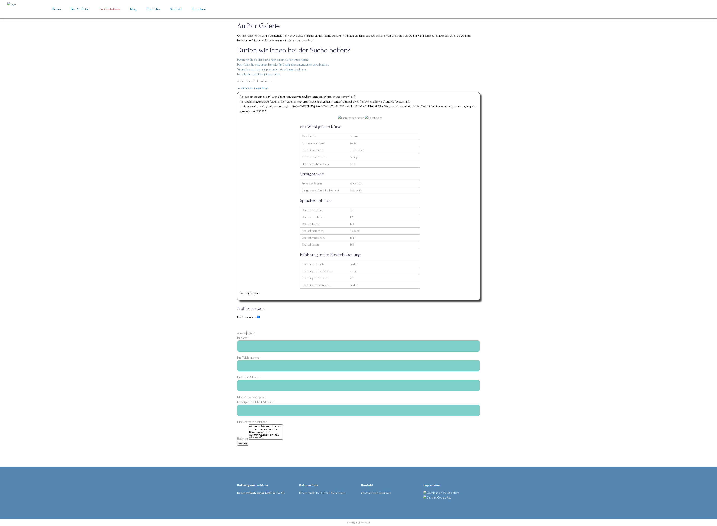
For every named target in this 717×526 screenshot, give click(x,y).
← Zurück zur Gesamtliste (252, 88)
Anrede (241, 333)
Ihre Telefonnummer (248, 357)
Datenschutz (308, 485)
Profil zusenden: (246, 317)
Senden (243, 443)
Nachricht (243, 438)
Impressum (431, 485)
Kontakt (367, 485)
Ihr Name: (243, 337)
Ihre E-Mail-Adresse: (249, 377)
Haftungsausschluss (252, 485)
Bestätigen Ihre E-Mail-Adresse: (255, 402)
